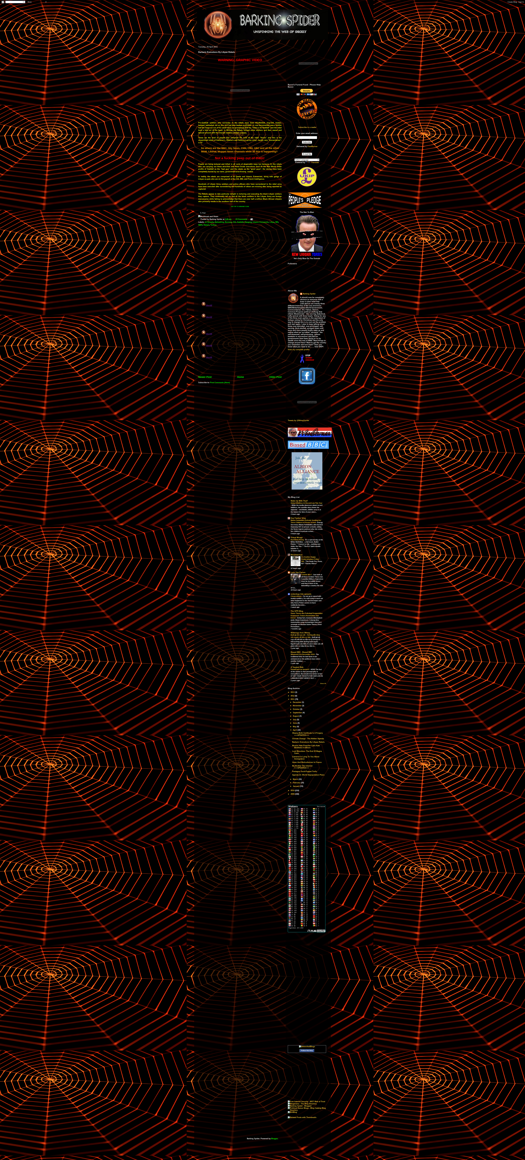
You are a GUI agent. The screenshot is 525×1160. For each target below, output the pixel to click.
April (295, 730)
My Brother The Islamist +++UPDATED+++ (302, 767)
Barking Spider (309, 294)
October (296, 709)
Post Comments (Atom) (220, 383)
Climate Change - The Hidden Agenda (308, 739)
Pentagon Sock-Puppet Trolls (304, 771)
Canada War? (306, 575)
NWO (200, 225)
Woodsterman (296, 555)
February (297, 783)
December (297, 702)
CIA (234, 222)
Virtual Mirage (297, 537)
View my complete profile (298, 350)
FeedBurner (312, 146)
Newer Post (205, 377)
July (295, 720)
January (296, 786)
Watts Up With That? (299, 501)
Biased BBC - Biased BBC (301, 652)
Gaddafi (240, 222)
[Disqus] (240, 264)
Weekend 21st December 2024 (303, 654)
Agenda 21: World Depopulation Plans (308, 775)
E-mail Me (307, 154)
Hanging (248, 222)
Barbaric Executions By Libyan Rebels (308, 742)
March (296, 779)
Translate (315, 162)
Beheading (219, 222)
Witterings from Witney (300, 633)
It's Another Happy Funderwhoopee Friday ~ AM (310, 559)
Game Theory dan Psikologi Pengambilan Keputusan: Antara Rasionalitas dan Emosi (307, 615)
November (297, 706)
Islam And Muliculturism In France (307, 762)
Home (240, 377)
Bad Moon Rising (297, 540)
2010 (293, 790)
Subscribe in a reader (307, 127)
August (296, 716)
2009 (293, 794)
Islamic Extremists (261, 222)
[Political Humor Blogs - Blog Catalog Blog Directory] (307, 1110)
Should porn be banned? (300, 669)
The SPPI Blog (297, 611)
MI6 (276, 222)
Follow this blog (307, 1050)
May (295, 727)
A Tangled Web (297, 667)
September (298, 713)
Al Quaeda (209, 222)
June (295, 723)
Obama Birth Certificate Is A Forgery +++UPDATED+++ (307, 734)
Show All (323, 683)
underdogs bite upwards (301, 594)
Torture (213, 225)
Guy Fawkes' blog (298, 518)
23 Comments (241, 219)
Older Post (275, 377)
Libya (272, 222)
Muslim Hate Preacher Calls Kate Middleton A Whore (306, 747)
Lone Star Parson (298, 572)
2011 (293, 699)
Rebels (206, 225)
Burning (228, 222)
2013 (293, 692)
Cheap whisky (296, 596)
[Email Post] (251, 219)
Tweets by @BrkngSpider (298, 420)
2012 (293, 696)
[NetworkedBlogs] (307, 1047)
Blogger (274, 1139)
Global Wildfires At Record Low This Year (306, 503)
